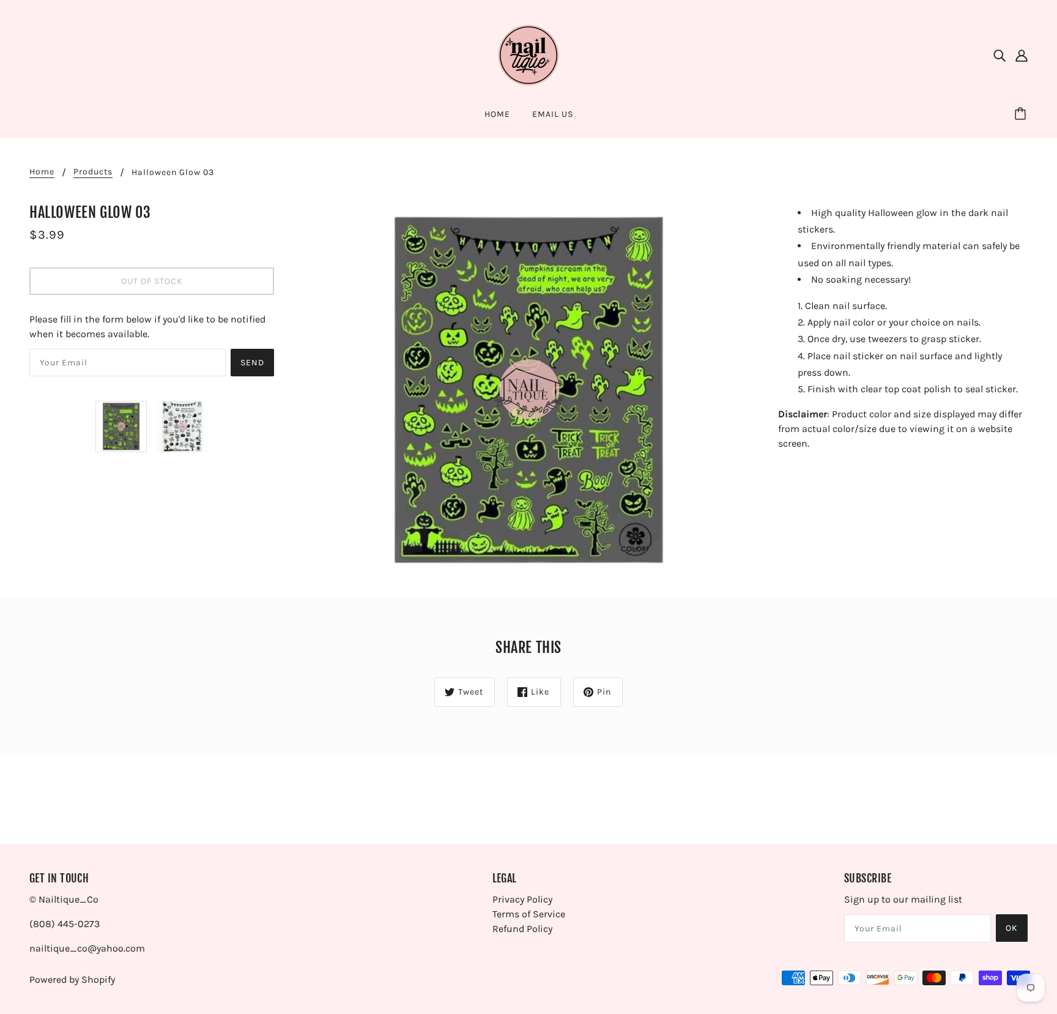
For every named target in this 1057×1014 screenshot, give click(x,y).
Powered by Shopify (72, 979)
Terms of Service (528, 914)
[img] (999, 55)
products (93, 172)
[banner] (528, 54)
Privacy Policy (522, 899)
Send (252, 362)
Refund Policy (522, 928)
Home (41, 172)
